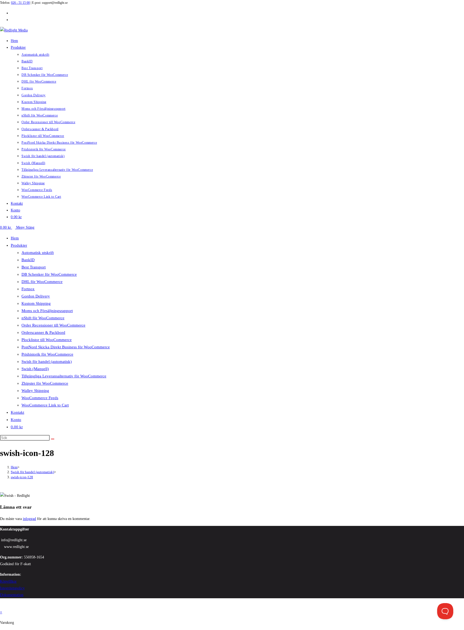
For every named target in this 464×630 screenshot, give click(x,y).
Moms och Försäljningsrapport (47, 311)
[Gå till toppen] (1, 605)
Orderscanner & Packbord (43, 332)
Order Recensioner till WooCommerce (53, 325)
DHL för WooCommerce (42, 281)
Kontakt (17, 412)
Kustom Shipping (36, 303)
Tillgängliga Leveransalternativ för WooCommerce (63, 376)
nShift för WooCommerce (42, 318)
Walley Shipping (35, 390)
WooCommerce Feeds (39, 398)
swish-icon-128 (22, 477)
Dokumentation (11, 595)
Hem (15, 238)
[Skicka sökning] (53, 439)
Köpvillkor (8, 581)
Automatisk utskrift (37, 252)
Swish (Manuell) (35, 369)
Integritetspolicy (12, 588)
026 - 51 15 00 (20, 3)
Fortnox (28, 289)
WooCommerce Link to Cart (45, 405)
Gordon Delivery (35, 296)
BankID (28, 260)
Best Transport (33, 267)
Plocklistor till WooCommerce (46, 340)
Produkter (19, 245)
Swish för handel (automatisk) (46, 361)
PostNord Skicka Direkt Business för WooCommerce (65, 347)
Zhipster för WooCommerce (44, 383)
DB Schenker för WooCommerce (49, 274)
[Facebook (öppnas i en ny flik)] (12, 13)
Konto (16, 419)
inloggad (29, 519)
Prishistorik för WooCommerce (47, 354)
